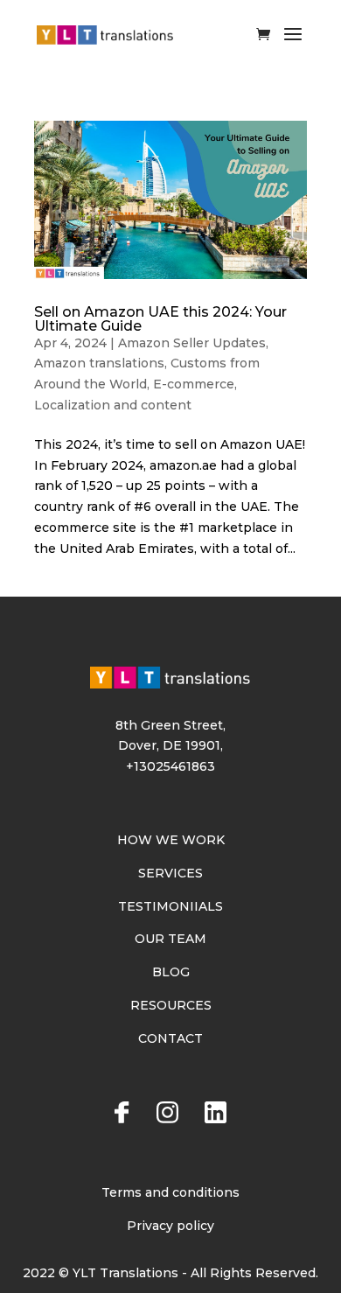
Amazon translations (99, 363)
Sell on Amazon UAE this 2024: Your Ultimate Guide (160, 319)
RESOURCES (171, 1005)
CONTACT (170, 1038)
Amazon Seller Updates (192, 343)
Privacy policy (170, 1226)
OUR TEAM (170, 939)
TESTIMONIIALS (170, 906)
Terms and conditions (170, 1192)
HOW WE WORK (171, 840)
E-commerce (193, 384)
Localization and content (112, 405)
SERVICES (170, 873)
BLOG (171, 972)
